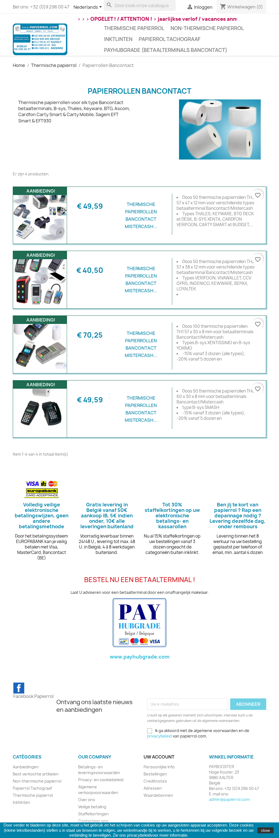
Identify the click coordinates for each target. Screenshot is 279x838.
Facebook (18, 688)
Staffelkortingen (93, 813)
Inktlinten (118, 39)
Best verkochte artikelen (36, 774)
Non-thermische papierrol (207, 28)
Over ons (86, 799)
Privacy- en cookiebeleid (100, 779)
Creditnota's (155, 781)
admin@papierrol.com (229, 799)
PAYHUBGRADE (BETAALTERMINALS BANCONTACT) (165, 50)
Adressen (153, 788)
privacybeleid (159, 736)
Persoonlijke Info (159, 766)
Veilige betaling (92, 806)
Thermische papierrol (134, 28)
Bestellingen (155, 774)
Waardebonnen (158, 795)
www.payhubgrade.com (139, 656)
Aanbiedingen (26, 766)
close (265, 830)
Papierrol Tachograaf (170, 39)
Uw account (159, 757)
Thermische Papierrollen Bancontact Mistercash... (141, 215)
